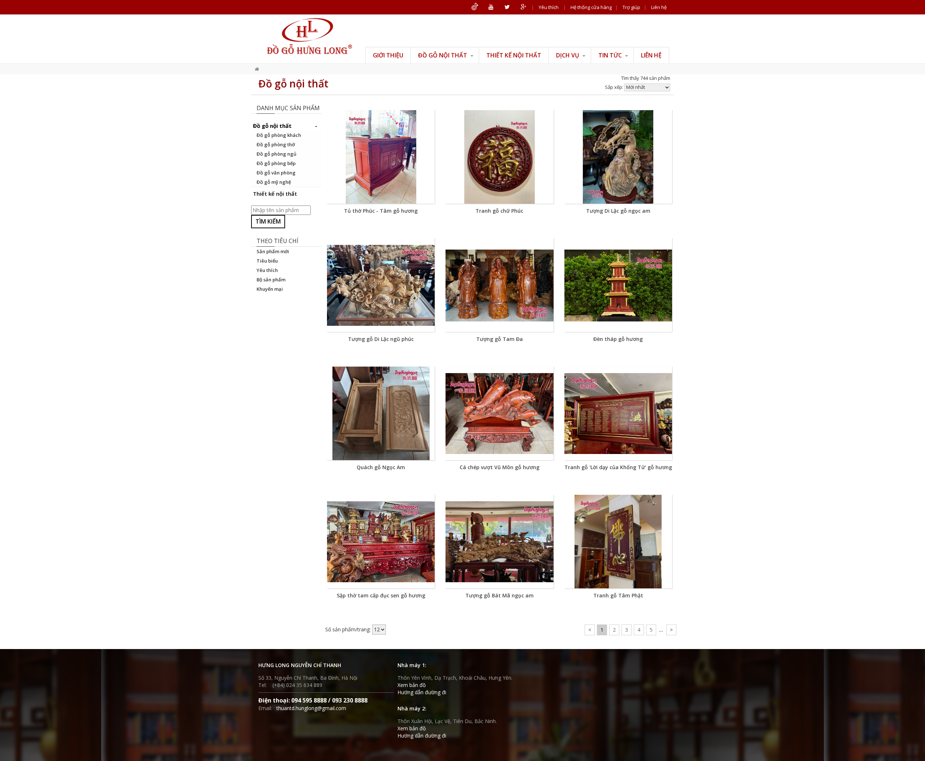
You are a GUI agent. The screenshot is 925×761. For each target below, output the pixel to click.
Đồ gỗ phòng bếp (276, 163)
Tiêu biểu (267, 261)
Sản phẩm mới (273, 251)
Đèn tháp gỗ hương (618, 339)
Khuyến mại (270, 289)
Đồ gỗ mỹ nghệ (274, 182)
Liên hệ (659, 7)
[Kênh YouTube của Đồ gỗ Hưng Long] (491, 7)
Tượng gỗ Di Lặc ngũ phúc (381, 339)
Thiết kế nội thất (513, 55)
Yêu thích (549, 7)
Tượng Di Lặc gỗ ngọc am (618, 210)
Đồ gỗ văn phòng (276, 172)
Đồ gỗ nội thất (443, 55)
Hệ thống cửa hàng (591, 7)
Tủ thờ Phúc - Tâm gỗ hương (381, 210)
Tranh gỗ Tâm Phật (618, 595)
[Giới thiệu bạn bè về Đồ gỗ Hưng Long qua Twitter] (507, 7)
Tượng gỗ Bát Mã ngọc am (499, 595)
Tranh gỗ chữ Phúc (499, 210)
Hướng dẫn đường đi (421, 692)
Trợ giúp (631, 7)
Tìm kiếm (268, 221)
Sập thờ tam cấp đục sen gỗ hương (381, 595)
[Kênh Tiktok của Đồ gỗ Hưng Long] (474, 7)
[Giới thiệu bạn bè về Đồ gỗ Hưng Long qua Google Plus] (523, 7)
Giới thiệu (388, 55)
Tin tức (610, 55)
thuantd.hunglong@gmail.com (311, 708)
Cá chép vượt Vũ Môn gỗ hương (499, 467)
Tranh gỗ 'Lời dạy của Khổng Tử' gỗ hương (618, 467)
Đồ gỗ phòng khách (279, 135)
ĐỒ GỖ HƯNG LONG (309, 36)
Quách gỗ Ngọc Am (381, 467)
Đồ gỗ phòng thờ (276, 144)
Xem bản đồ (411, 685)
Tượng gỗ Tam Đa (499, 339)
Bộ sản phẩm (271, 279)
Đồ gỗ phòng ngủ (276, 154)
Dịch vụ (568, 55)
